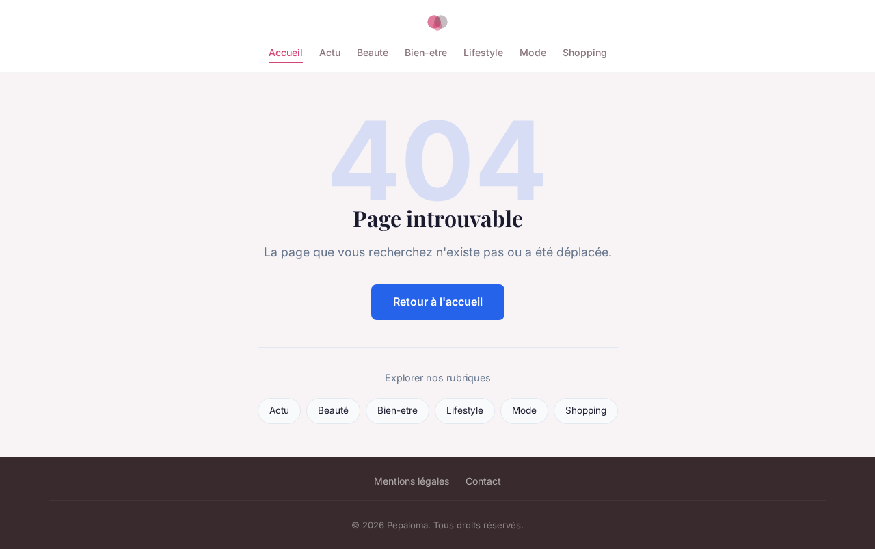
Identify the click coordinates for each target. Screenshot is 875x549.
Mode (533, 52)
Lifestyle (483, 52)
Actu (329, 52)
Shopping (585, 52)
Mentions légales (411, 481)
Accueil (286, 52)
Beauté (372, 52)
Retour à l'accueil (438, 301)
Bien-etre (426, 52)
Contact (483, 481)
